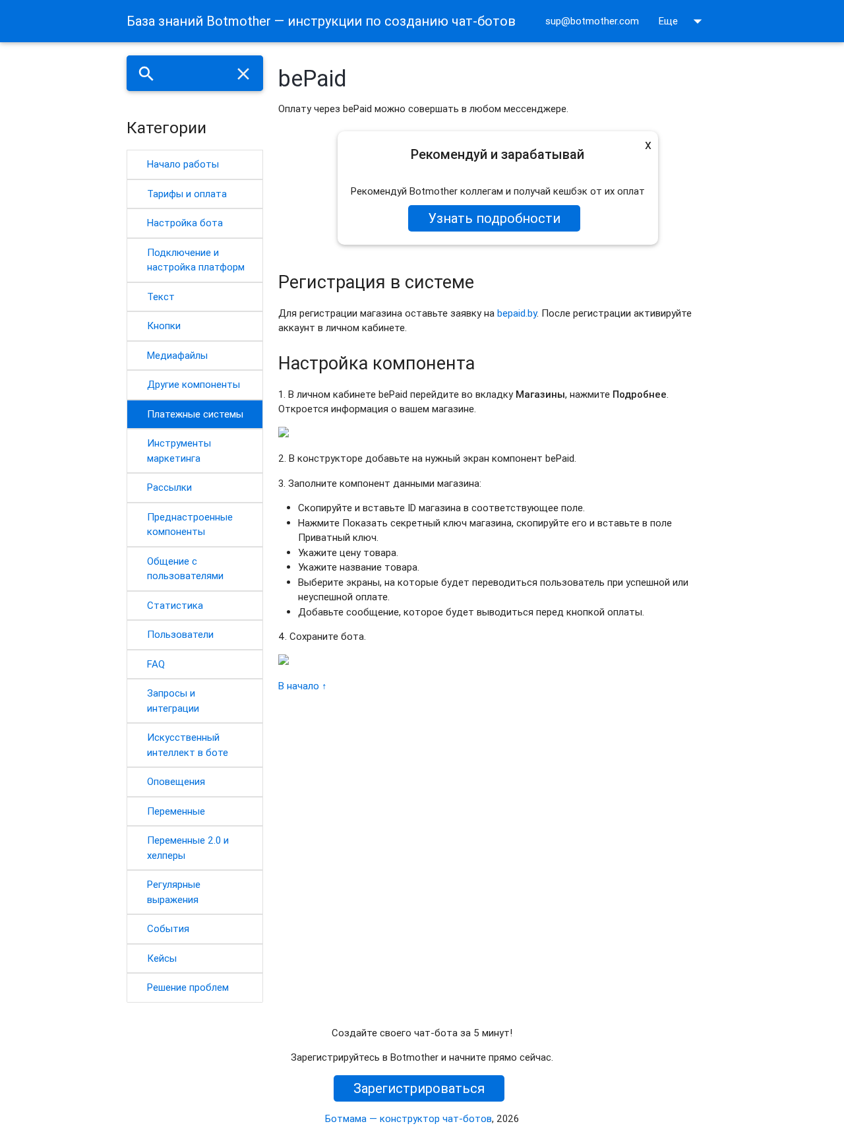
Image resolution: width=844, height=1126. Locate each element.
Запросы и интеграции (173, 700)
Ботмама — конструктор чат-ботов (408, 1118)
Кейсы (162, 958)
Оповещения (176, 781)
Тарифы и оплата (187, 193)
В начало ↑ (302, 685)
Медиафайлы (177, 355)
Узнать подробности (494, 218)
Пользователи (180, 634)
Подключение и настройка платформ (196, 260)
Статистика (175, 605)
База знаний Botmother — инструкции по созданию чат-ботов (321, 21)
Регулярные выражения (173, 892)
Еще (683, 21)
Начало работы (183, 164)
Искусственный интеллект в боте (187, 745)
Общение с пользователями (185, 568)
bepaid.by (517, 313)
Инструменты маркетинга (179, 450)
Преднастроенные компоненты (190, 524)
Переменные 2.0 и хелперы (188, 847)
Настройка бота (185, 222)
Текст (161, 296)
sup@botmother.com (592, 21)
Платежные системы (195, 414)
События (168, 928)
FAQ (156, 664)
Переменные (176, 811)
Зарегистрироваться (419, 1088)
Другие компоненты (193, 384)
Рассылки (169, 487)
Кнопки (164, 325)
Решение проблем (188, 987)
